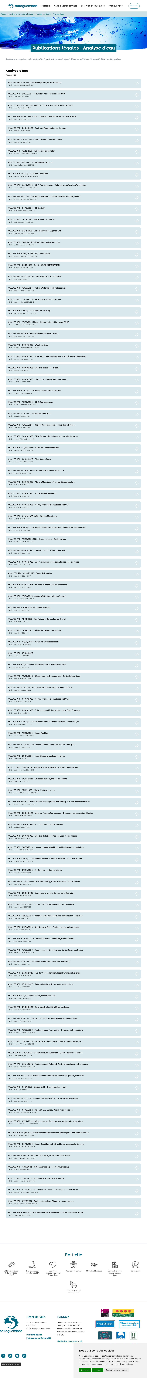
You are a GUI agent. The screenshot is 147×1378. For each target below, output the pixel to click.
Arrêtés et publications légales (21, 14)
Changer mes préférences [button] (116, 1370)
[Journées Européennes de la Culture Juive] (52, 1260)
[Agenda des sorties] (73, 1260)
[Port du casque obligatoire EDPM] (32, 1260)
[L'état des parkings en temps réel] (73, 1280)
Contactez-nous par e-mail (69, 1341)
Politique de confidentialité (38, 1338)
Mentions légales (34, 1335)
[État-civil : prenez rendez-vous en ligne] (115, 1260)
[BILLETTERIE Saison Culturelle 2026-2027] (11, 1260)
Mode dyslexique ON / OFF (11, 1364)
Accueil (3, 14)
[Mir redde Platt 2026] (94, 1260)
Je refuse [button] (97, 1370)
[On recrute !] (135, 1260)
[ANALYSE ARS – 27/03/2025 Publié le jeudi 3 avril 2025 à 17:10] (73, 659)
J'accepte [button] (85, 1370)
